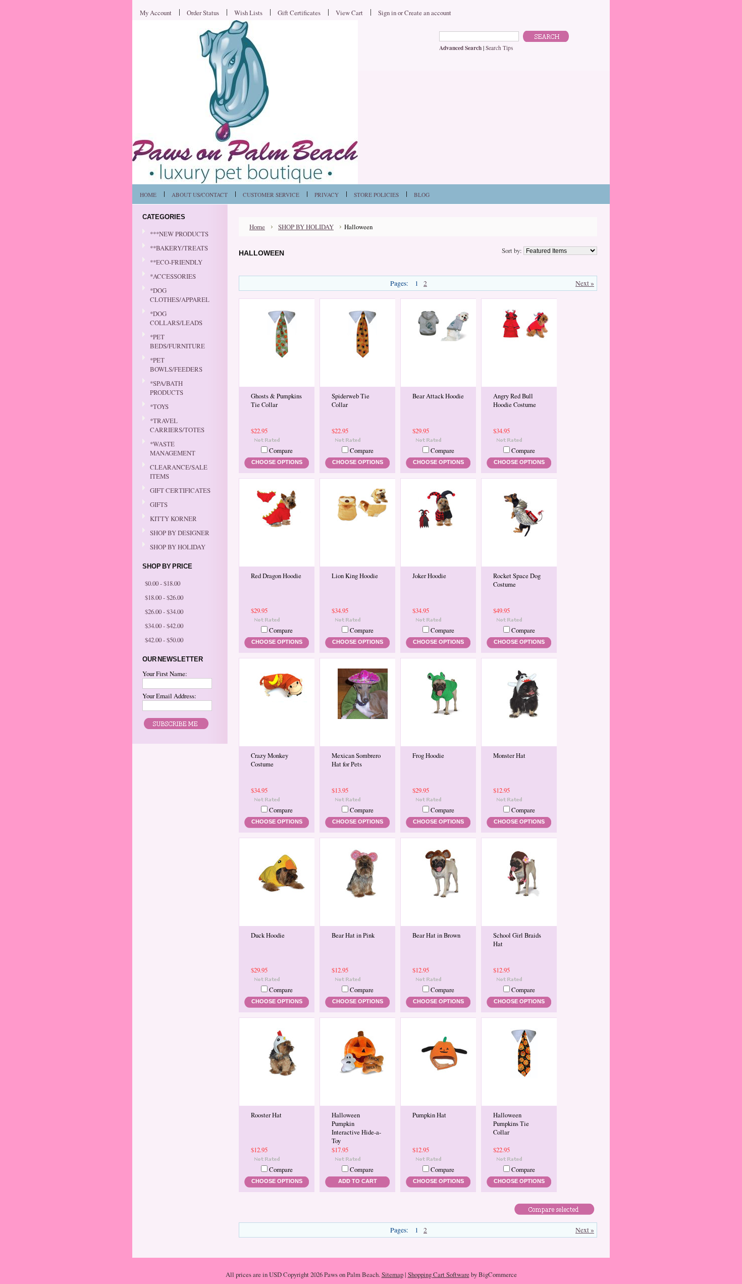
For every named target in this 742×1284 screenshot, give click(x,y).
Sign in (387, 12)
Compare (281, 450)
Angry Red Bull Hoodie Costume (514, 400)
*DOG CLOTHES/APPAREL (175, 295)
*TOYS (155, 407)
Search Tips (499, 48)
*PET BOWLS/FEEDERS (172, 364)
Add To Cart (357, 1181)
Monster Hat (509, 755)
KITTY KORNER (173, 518)
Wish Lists (248, 12)
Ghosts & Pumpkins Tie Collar (276, 400)
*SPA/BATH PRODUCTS (166, 388)
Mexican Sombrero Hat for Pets (356, 759)
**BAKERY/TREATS (175, 248)
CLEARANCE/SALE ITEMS (178, 472)
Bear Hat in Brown (436, 935)
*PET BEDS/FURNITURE (173, 341)
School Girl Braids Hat (517, 939)
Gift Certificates (299, 12)
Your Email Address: (169, 695)
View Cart (349, 12)
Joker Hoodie (429, 576)
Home (257, 226)
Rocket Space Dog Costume (517, 580)
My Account (156, 12)
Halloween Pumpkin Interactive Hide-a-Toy (356, 1128)
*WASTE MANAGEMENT (168, 448)
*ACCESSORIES (169, 277)
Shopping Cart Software (438, 1274)
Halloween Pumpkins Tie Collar (511, 1124)
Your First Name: (164, 673)
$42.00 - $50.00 (164, 639)
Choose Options (276, 462)
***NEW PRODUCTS (179, 233)
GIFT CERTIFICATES (180, 490)
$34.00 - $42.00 (164, 625)
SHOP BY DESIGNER (175, 533)
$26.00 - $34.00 (164, 611)
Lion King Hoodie (355, 576)
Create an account (427, 12)
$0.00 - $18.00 (162, 583)
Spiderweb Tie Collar (350, 400)
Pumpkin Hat (429, 1115)
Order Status (203, 12)
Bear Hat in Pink (353, 935)
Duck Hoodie (268, 935)
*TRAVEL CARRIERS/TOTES (173, 425)
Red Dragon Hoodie (276, 576)
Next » (584, 283)
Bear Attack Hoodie (438, 396)
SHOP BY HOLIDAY (173, 547)
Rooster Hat (266, 1115)
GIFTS (155, 505)
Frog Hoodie (428, 755)
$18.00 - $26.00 (164, 597)
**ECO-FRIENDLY (176, 262)
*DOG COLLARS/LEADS (172, 318)
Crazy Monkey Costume (269, 759)
